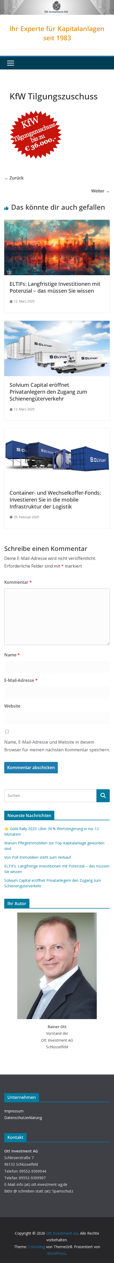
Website (12, 706)
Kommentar (18, 582)
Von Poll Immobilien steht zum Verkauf (37, 857)
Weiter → (100, 191)
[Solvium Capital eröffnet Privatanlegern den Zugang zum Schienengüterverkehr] (57, 324)
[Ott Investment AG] (57, 4)
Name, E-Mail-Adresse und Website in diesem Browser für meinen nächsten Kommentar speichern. (57, 746)
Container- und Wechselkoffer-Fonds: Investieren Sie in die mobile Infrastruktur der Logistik (55, 499)
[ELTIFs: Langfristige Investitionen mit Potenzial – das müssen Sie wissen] (57, 223)
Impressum (14, 1110)
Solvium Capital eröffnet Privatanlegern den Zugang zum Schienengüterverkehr (48, 391)
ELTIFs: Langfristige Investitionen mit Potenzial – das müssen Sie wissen (55, 287)
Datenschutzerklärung (23, 1117)
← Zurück (14, 178)
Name (12, 655)
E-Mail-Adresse (21, 680)
